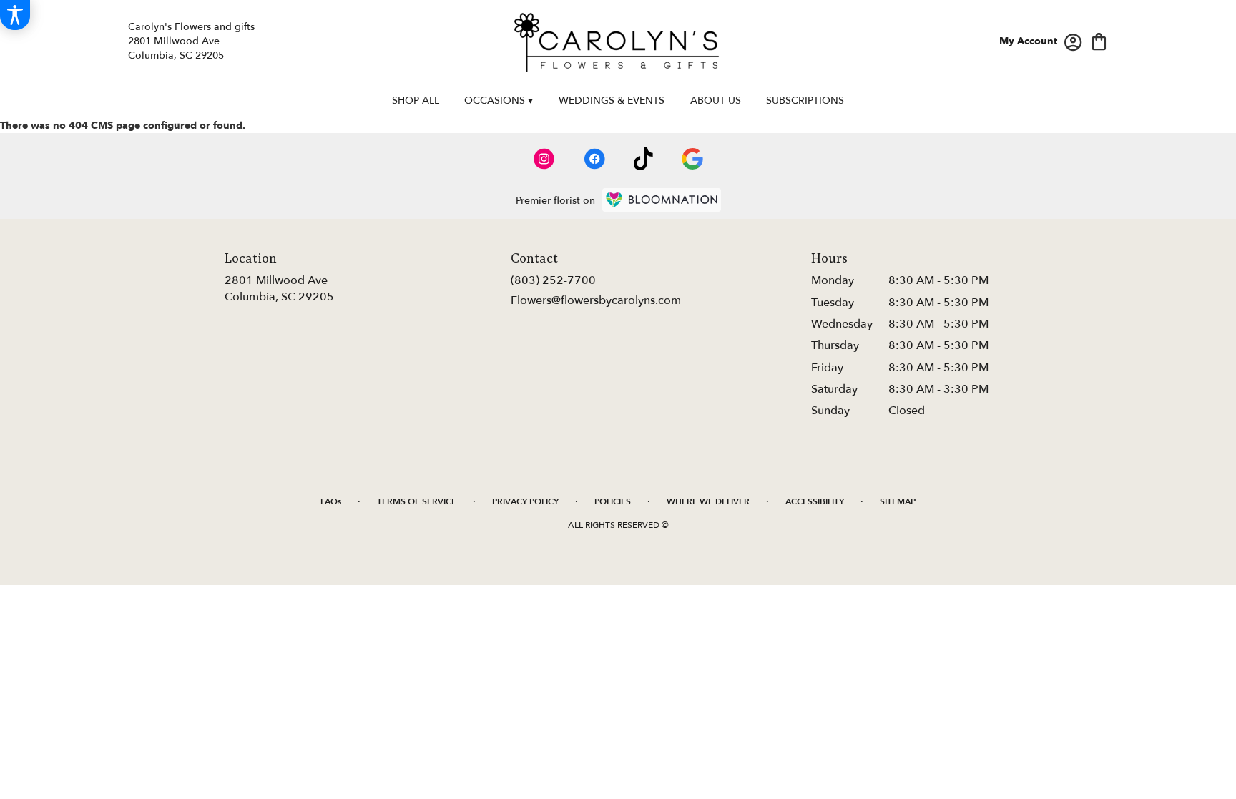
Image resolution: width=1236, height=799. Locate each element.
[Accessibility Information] (15, 15)
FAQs (330, 501)
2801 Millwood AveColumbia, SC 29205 (279, 288)
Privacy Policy (525, 501)
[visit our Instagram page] (544, 159)
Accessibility (814, 501)
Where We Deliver (708, 501)
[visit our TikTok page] (643, 158)
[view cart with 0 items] (1099, 40)
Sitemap (898, 501)
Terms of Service (416, 501)
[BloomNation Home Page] (661, 200)
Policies (612, 501)
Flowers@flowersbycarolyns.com (596, 300)
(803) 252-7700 (553, 280)
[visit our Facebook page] (594, 159)
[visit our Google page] (692, 159)
